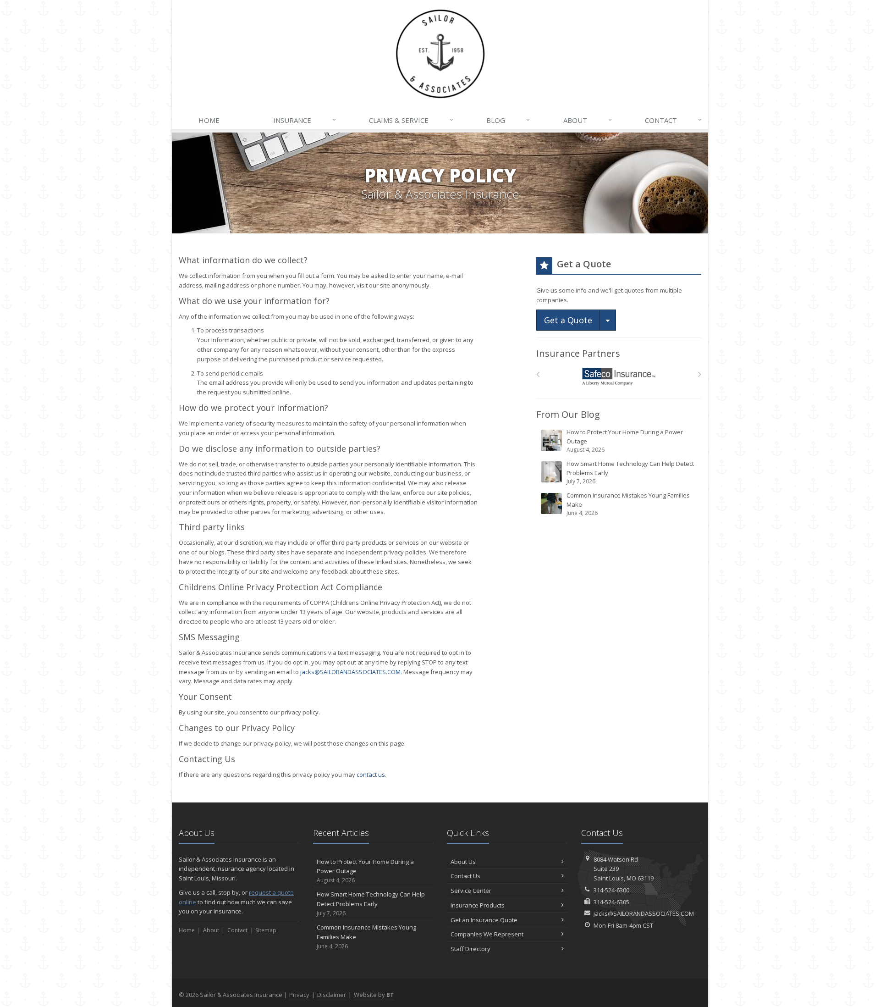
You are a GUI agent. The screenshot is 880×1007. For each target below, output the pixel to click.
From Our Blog (568, 414)
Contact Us (465, 876)
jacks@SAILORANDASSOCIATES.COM (350, 672)
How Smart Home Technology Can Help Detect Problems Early (630, 472)
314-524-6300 (611, 890)
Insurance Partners (578, 353)
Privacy (299, 994)
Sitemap (265, 930)
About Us (463, 862)
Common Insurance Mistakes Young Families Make (628, 504)
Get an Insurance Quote (484, 920)
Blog (508, 120)
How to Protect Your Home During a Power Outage (624, 441)
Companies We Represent (487, 934)
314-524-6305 (611, 902)
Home (209, 120)
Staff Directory (470, 949)
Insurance (304, 120)
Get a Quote (568, 320)
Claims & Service (411, 120)
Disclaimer (331, 994)
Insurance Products (478, 905)
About (587, 120)
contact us (371, 774)
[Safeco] (619, 376)
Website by (374, 994)
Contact (673, 120)
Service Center (471, 890)
